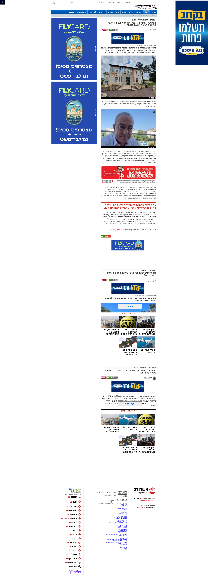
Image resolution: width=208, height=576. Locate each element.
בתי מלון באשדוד (122, 508)
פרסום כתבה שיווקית (121, 538)
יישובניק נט (123, 509)
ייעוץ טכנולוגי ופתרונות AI (120, 524)
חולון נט (124, 548)
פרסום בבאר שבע (122, 521)
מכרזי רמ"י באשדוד (148, 394)
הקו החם (101, 503)
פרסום (125, 550)
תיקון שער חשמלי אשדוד (120, 541)
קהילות (138, 12)
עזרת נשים (118, 503)
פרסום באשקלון (122, 520)
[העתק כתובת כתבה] (115, 30)
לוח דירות (92, 12)
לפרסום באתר (101, 2)
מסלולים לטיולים (122, 543)
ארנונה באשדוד (122, 530)
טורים (124, 12)
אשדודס (153, 20)
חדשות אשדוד (143, 20)
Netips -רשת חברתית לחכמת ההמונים (116, 534)
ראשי (154, 12)
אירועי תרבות (123, 502)
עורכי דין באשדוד (122, 531)
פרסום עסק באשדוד (121, 519)
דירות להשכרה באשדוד (120, 517)
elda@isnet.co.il (141, 507)
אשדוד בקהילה (122, 491)
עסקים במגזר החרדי (113, 500)
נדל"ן (131, 12)
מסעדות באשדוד (122, 515)
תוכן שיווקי (124, 500)
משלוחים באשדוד (122, 513)
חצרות (120, 492)
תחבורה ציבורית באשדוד (103, 502)
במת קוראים (116, 498)
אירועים (102, 12)
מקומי (153, 15)
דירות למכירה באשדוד (121, 516)
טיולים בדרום (123, 544)
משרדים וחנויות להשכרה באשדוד (118, 522)
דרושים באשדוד (122, 528)
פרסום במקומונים (122, 511)
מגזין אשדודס (109, 503)
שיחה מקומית (90, 502)
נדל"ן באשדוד (123, 504)
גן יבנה (151, 45)
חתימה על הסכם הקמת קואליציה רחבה (138, 45)
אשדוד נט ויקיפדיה (121, 537)
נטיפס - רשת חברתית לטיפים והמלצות (116, 539)
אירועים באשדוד (122, 526)
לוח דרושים (81, 12)
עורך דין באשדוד (122, 546)
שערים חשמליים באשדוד (120, 533)
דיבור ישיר (124, 498)
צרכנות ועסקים (113, 12)
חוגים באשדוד (123, 529)
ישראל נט (124, 506)
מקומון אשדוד (123, 512)
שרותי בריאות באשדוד (121, 525)
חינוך (125, 492)
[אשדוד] (145, 10)
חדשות (146, 12)
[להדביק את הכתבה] (108, 237)
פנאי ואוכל (115, 502)
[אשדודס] (142, 493)
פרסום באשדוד (122, 535)
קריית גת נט (123, 547)
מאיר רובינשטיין (149, 295)
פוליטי (136, 15)
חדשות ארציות (145, 15)
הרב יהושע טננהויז (139, 295)
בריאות (114, 492)
